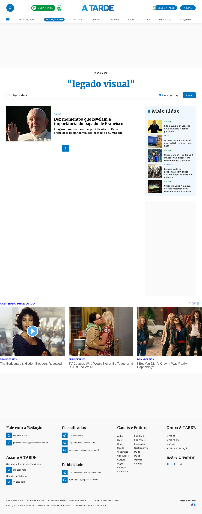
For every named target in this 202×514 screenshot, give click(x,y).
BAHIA (131, 20)
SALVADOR (114, 20)
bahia (120, 440)
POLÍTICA (77, 20)
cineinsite (122, 452)
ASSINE (188, 8)
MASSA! (170, 444)
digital (120, 463)
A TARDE (170, 436)
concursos (123, 455)
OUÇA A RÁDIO (45, 8)
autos (120, 436)
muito (137, 452)
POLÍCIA (146, 20)
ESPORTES (96, 20)
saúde (120, 448)
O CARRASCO (165, 20)
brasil (120, 444)
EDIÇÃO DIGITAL (188, 20)
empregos (139, 444)
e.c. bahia (139, 436)
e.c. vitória (140, 440)
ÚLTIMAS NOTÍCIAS (26, 20)
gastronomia (141, 448)
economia (122, 471)
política (138, 463)
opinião (138, 459)
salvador (122, 467)
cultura (121, 459)
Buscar (189, 95)
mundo (138, 455)
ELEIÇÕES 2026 (55, 19)
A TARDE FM (173, 440)
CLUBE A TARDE (166, 8)
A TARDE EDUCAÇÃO (177, 448)
